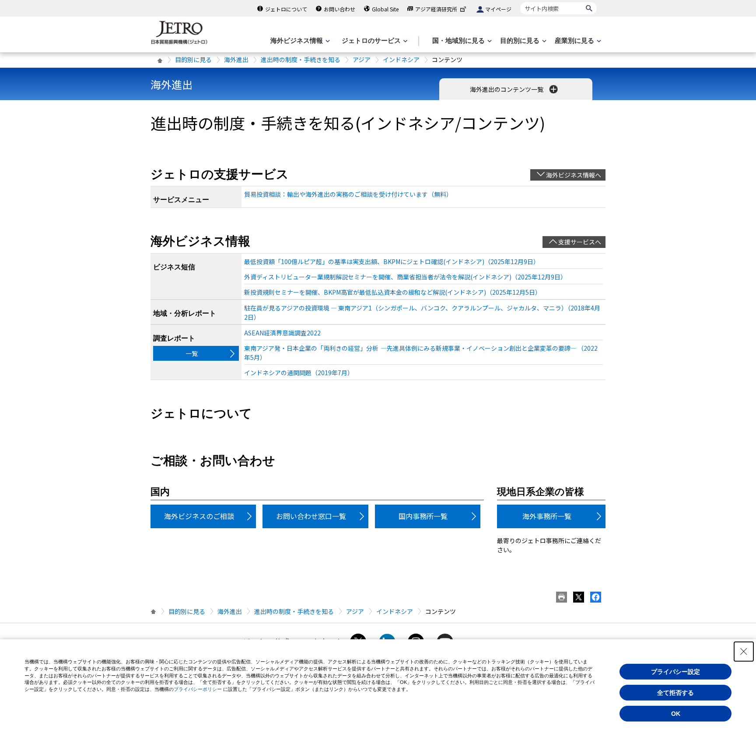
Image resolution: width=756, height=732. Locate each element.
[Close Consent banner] (743, 651)
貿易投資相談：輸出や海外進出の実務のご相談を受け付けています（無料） (348, 194)
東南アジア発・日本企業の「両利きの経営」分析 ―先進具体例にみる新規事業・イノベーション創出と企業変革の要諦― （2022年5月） (421, 353)
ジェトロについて (286, 9)
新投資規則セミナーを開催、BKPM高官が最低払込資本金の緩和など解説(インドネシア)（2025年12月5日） (392, 292)
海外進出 (236, 59)
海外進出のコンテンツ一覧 (507, 89)
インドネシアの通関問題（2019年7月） (299, 372)
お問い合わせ (339, 9)
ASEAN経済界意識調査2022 (282, 332)
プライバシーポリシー (198, 689)
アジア (362, 59)
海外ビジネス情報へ (573, 175)
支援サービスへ (579, 241)
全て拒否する (675, 692)
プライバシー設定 (675, 671)
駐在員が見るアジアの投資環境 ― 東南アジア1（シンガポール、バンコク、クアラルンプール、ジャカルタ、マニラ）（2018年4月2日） (422, 312)
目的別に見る (193, 59)
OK (675, 713)
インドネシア (401, 59)
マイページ (498, 9)
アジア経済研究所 (436, 9)
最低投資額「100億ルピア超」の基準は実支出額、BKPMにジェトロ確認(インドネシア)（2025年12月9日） (391, 261)
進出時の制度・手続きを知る (300, 59)
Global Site (385, 9)
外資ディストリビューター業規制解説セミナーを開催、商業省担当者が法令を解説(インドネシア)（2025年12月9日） (405, 276)
